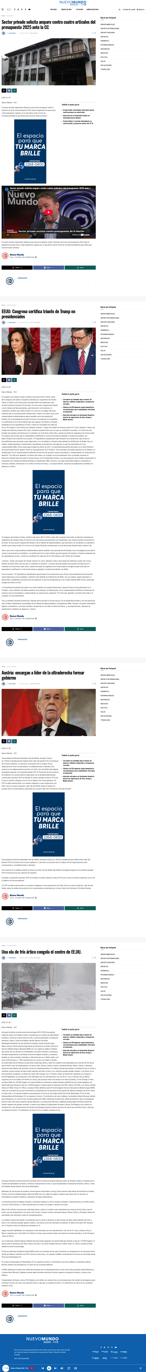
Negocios (104, 53)
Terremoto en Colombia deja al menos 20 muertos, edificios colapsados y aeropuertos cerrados (78, 401)
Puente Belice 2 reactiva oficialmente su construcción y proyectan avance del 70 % (78, 122)
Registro (141, 9)
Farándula (105, 41)
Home (3, 16)
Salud (103, 61)
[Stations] (75, 1368)
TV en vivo (79, 9)
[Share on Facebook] (9, 91)
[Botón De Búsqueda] (119, 9)
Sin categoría (106, 65)
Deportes (104, 37)
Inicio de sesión (130, 9)
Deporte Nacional (108, 33)
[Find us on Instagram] (22, 9)
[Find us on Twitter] (25, 9)
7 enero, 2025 (23, 33)
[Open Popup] (68, 1368)
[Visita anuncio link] (49, 151)
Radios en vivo (66, 9)
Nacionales (10, 16)
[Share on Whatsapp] (14, 91)
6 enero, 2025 (23, 322)
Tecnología (105, 69)
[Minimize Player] (140, 1368)
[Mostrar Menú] (3, 9)
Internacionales (107, 45)
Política (104, 57)
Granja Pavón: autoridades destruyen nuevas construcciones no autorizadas (78, 111)
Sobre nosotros (92, 9)
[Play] (49, 1368)
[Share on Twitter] (4, 91)
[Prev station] (55, 1368)
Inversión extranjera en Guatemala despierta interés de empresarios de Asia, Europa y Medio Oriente (78, 417)
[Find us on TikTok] (18, 9)
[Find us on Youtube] (29, 9)
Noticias (54, 9)
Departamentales (108, 24)
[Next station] (42, 1368)
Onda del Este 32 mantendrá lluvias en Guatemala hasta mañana (76, 116)
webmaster (12, 33)
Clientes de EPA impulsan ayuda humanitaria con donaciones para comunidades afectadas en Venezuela (79, 409)
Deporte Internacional (110, 28)
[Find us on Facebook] (14, 9)
